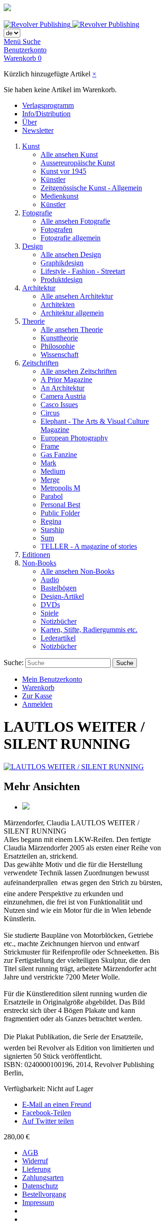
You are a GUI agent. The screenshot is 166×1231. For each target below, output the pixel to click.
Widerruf (35, 1161)
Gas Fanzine (59, 454)
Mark (48, 463)
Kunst (31, 146)
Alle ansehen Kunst (69, 154)
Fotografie (37, 213)
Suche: (14, 662)
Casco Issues (59, 404)
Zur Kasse (37, 696)
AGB (30, 1152)
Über (29, 122)
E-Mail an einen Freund (56, 1104)
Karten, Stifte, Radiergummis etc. (89, 630)
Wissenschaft (59, 354)
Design (32, 246)
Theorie (33, 321)
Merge (50, 480)
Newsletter (37, 130)
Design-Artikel (62, 596)
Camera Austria (63, 396)
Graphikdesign (62, 263)
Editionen (36, 555)
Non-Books (39, 563)
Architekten (58, 304)
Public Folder (60, 513)
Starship (52, 530)
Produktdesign (62, 279)
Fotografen (56, 229)
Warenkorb (38, 687)
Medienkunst (59, 196)
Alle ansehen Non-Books (77, 571)
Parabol (52, 496)
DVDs (50, 605)
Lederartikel (58, 638)
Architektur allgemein (72, 313)
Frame (50, 446)
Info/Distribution (46, 114)
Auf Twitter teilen (48, 1121)
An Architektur (62, 388)
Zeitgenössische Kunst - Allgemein (91, 188)
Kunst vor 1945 (63, 171)
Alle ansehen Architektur (77, 296)
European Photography (74, 438)
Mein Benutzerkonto (52, 679)
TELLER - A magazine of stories (89, 546)
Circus (50, 413)
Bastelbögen (59, 588)
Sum (47, 538)
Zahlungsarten (43, 1177)
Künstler (53, 179)
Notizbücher (59, 621)
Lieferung (36, 1169)
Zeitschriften (40, 363)
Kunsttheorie (59, 338)
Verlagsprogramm (48, 105)
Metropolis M (60, 488)
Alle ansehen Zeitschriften (79, 371)
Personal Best (60, 505)
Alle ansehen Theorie (72, 329)
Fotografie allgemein (71, 238)
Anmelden (37, 704)
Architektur (38, 288)
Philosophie (58, 346)
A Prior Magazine (66, 379)
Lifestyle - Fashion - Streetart (83, 271)
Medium (53, 471)
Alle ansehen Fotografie (75, 221)
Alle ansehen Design (71, 254)
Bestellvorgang (44, 1194)
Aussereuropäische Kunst (78, 163)
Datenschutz (40, 1186)
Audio (50, 580)
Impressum (38, 1202)
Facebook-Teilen (46, 1113)
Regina (51, 521)
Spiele (50, 613)
